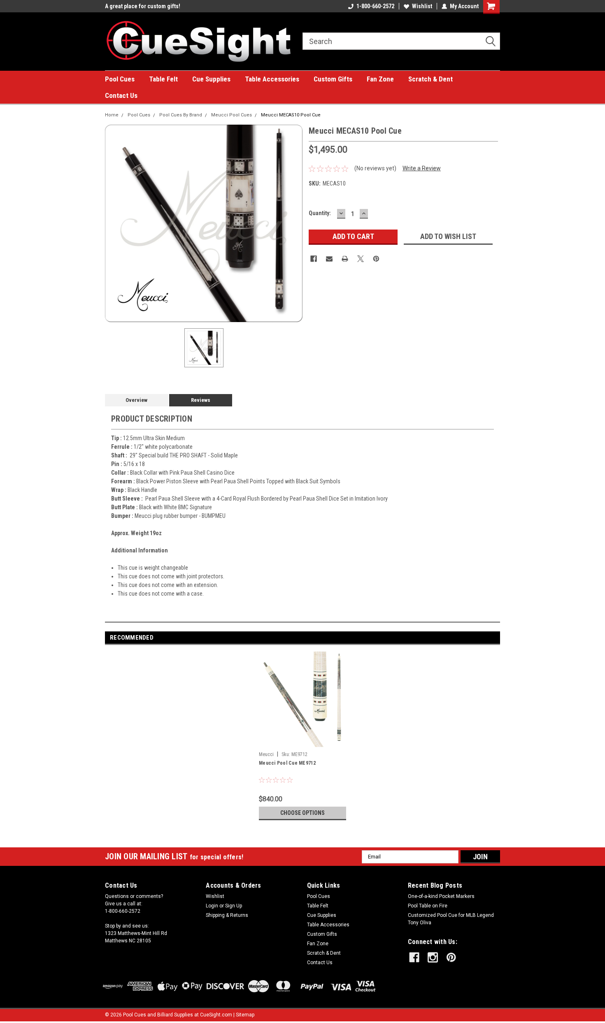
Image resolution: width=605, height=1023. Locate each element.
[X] (360, 258)
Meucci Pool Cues (231, 115)
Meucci (266, 754)
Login (212, 906)
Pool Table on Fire (427, 906)
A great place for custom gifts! (142, 6)
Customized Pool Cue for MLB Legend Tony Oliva (451, 919)
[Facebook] (313, 258)
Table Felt (163, 79)
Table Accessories (272, 79)
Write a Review (422, 168)
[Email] (329, 258)
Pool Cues (120, 79)
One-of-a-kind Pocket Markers (441, 896)
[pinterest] (451, 957)
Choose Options (302, 813)
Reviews (200, 400)
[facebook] (414, 957)
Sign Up (233, 906)
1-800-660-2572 (375, 6)
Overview (136, 400)
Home (112, 115)
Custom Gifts (333, 79)
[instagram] (433, 957)
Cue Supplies (211, 79)
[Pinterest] (376, 258)
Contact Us (121, 95)
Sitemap (245, 1015)
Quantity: (320, 213)
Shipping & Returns (227, 915)
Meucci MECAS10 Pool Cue (291, 115)
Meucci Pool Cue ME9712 (287, 763)
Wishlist (422, 6)
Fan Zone (380, 79)
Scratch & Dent (430, 79)
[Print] (345, 258)
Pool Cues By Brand (180, 115)
